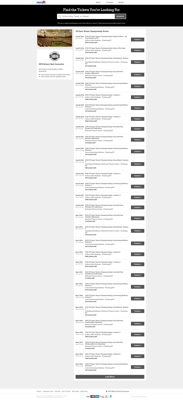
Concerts (109, 2)
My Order (75, 391)
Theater (121, 2)
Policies (58, 391)
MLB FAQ (83, 391)
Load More (110, 377)
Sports (98, 2)
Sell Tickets (66, 391)
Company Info (48, 391)
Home (39, 391)
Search (120, 16)
